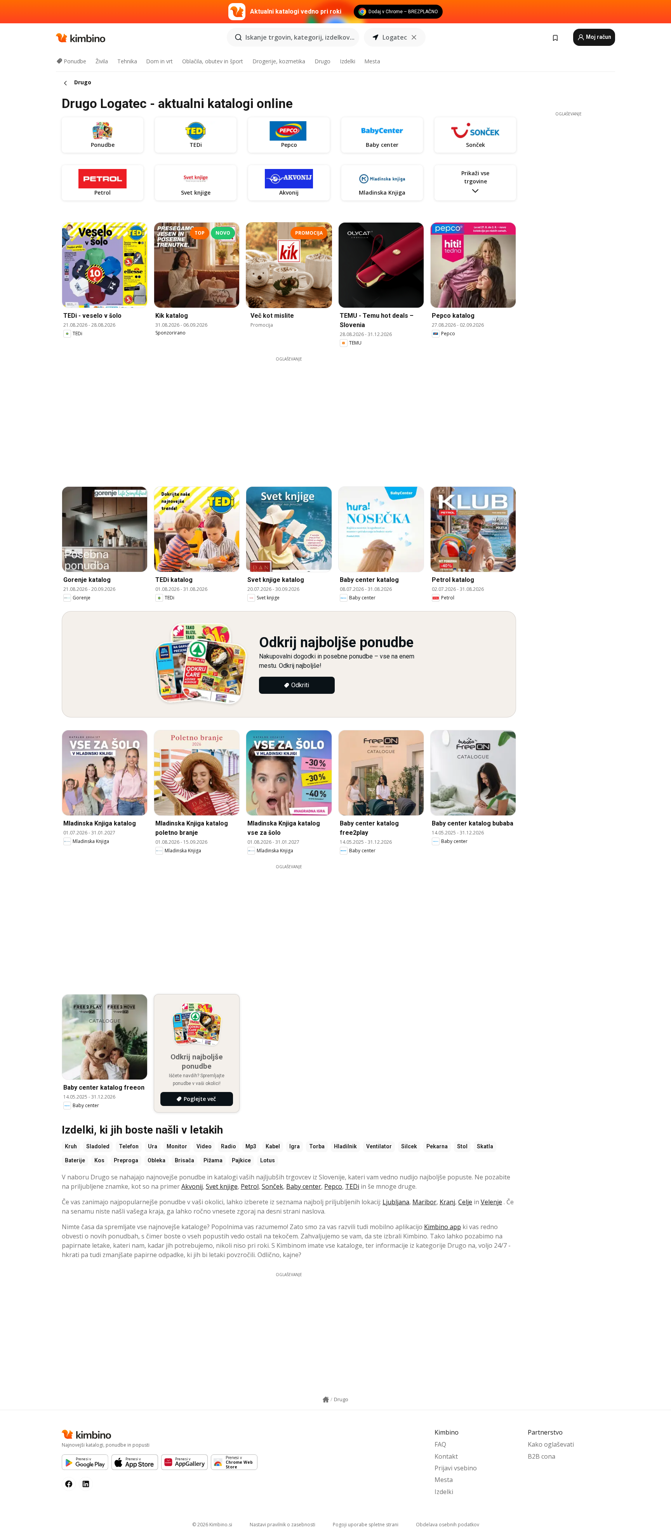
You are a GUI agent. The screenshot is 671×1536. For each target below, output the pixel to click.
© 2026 (212, 1524)
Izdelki (347, 61)
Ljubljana (395, 1202)
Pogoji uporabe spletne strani (365, 1524)
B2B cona (541, 1456)
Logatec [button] (394, 37)
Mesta (372, 61)
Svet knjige (222, 1186)
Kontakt (446, 1456)
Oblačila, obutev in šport (212, 61)
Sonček (272, 1186)
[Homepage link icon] (326, 1400)
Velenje (491, 1202)
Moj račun (598, 37)
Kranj (447, 1202)
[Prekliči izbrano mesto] (414, 37)
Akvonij (192, 1186)
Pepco (333, 1186)
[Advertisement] (289, 416)
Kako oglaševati (551, 1444)
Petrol (250, 1186)
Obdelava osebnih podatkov (447, 1524)
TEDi (352, 1186)
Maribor (424, 1202)
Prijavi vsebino (456, 1468)
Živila (102, 61)
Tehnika (127, 61)
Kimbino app (442, 1227)
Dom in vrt (159, 61)
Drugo (322, 61)
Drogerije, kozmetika (278, 61)
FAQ (440, 1444)
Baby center (303, 1186)
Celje (465, 1202)
